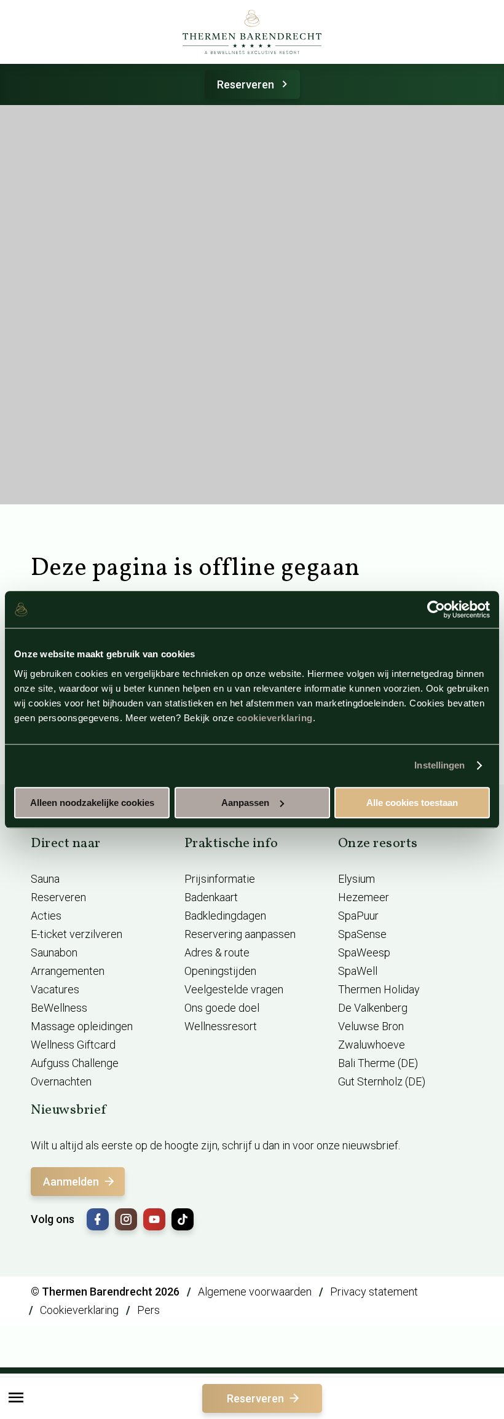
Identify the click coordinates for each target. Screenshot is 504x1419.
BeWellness (59, 1007)
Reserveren (245, 84)
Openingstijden (220, 970)
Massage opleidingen (82, 1026)
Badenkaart (211, 897)
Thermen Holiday (379, 989)
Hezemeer (363, 897)
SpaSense (362, 934)
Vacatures (55, 989)
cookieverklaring (275, 718)
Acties (46, 915)
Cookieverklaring (79, 1310)
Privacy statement (374, 1291)
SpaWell (357, 970)
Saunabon (54, 952)
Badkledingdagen (225, 915)
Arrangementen (67, 970)
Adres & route (217, 952)
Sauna (45, 878)
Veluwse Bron (371, 1026)
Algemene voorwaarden (255, 1291)
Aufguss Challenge (75, 1063)
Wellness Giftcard (73, 1044)
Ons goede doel (221, 1007)
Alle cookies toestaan (412, 802)
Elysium (356, 878)
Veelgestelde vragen (233, 989)
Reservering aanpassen (240, 934)
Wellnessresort (220, 1026)
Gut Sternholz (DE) (381, 1081)
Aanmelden (71, 1181)
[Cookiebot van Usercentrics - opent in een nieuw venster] (436, 609)
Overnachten (61, 1081)
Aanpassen (245, 802)
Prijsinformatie (219, 878)
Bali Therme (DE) (378, 1063)
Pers (148, 1310)
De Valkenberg (373, 1007)
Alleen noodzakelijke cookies (92, 802)
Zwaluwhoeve (371, 1044)
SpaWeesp (364, 952)
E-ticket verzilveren (76, 934)
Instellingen (439, 765)
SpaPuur (358, 915)
